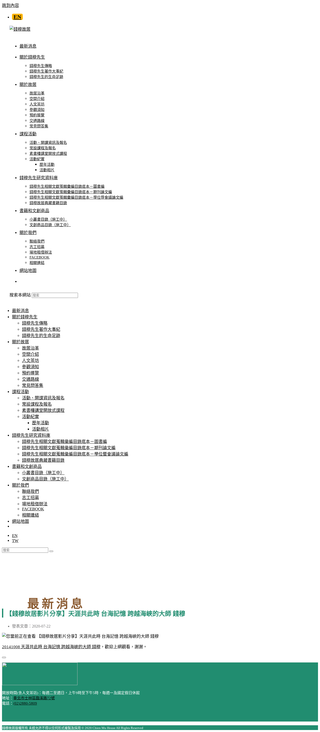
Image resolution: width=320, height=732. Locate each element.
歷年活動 (40, 423)
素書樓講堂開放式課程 (43, 410)
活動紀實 (30, 416)
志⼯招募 (30, 497)
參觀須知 (30, 367)
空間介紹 (30, 354)
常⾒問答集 (32, 385)
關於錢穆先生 (25, 317)
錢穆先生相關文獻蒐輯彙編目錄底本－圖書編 (64, 441)
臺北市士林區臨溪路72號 (34, 698)
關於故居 (20, 342)
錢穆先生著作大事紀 (41, 329)
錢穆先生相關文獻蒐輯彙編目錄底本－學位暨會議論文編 (75, 454)
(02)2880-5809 (25, 703)
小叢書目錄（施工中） (43, 472)
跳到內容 (10, 5)
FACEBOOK (33, 509)
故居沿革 (30, 348)
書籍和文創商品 (27, 466)
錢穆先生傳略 (35, 323)
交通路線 (30, 379)
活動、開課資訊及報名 (43, 398)
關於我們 (20, 485)
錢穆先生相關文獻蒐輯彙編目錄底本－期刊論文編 (69, 448)
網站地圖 (20, 521)
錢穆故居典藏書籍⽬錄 (43, 460)
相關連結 (30, 515)
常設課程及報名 (37, 404)
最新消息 (20, 310)
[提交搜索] (51, 551)
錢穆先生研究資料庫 (31, 435)
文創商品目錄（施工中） (45, 479)
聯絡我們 (30, 491)
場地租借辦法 (35, 504)
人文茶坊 (30, 360)
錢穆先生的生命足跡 (41, 335)
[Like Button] (4, 657)
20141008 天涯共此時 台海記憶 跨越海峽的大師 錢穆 (51, 646)
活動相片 (40, 429)
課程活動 (20, 391)
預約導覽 (30, 373)
